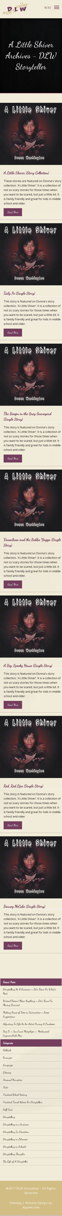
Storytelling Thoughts (14, 1154)
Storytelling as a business (16, 1124)
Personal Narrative (12, 1079)
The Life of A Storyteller (15, 1161)
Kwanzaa (7, 1057)
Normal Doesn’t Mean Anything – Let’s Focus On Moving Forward (28, 1003)
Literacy (7, 1072)
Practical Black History (15, 1094)
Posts (5, 1087)
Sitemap (16, 1203)
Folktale (7, 1050)
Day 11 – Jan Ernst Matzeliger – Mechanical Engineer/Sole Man (26, 1033)
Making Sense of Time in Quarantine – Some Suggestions (26, 1014)
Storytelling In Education (16, 1131)
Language (8, 1065)
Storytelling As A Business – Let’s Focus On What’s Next (29, 991)
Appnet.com (31, 1207)
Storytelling (9, 1117)
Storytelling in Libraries (15, 1139)
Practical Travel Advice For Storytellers (22, 1102)
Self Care (7, 1109)
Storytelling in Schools (14, 1146)
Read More (12, 212)
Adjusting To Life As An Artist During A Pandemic (29, 1024)
